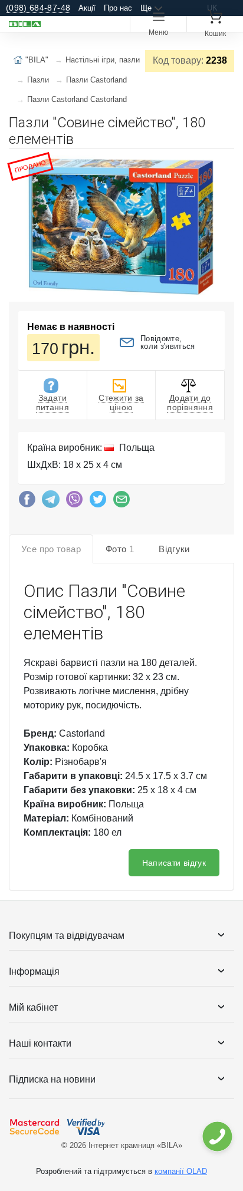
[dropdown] (216, 1136)
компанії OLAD (181, 1171)
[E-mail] (121, 502)
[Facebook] (27, 502)
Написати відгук (174, 862)
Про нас (118, 8)
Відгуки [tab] (174, 549)
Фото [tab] (120, 549)
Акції (87, 8)
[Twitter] (98, 502)
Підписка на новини (52, 1079)
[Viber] (74, 502)
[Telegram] (51, 502)
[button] (223, 162)
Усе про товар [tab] (51, 549)
